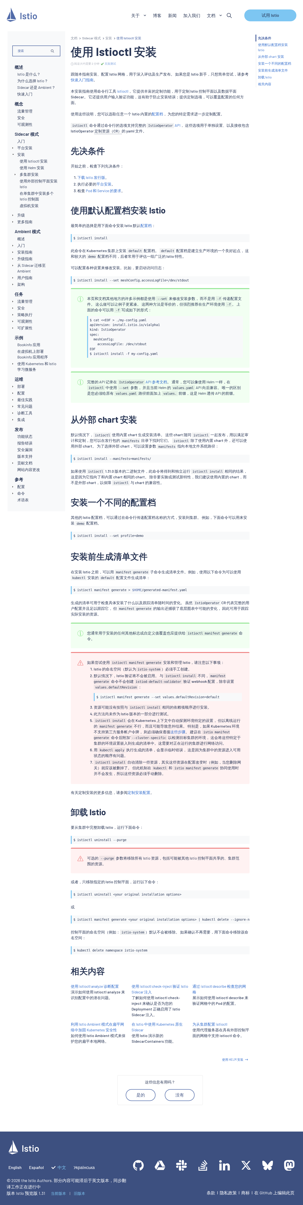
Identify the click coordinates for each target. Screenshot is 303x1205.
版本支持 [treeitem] (24, 456)
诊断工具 (24, 413)
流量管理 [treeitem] (24, 111)
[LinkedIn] (224, 1165)
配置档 (157, 114)
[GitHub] (138, 1165)
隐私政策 (228, 1192)
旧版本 (79, 1193)
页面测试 (110, 63)
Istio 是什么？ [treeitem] (28, 74)
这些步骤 (177, 731)
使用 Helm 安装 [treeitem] (32, 167)
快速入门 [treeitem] (24, 94)
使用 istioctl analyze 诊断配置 (95, 986)
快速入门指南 (82, 79)
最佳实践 (24, 399)
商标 (245, 1192)
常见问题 (24, 406)
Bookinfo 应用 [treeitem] (28, 344)
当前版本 (58, 1193)
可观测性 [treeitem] (24, 124)
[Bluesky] (267, 1165)
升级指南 (24, 258)
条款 (211, 1192)
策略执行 (24, 314)
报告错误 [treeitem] (24, 443)
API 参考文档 (143, 382)
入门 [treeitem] (21, 141)
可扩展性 (24, 328)
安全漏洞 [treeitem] (24, 449)
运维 (19, 379)
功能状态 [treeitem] (24, 436)
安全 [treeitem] (21, 117)
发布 (19, 429)
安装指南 (24, 252)
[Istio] (22, 15)
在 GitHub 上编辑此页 (274, 1192)
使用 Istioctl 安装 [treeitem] (34, 161)
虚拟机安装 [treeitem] (29, 205)
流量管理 (24, 301)
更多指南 (24, 221)
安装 (21, 154)
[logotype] (24, 1152)
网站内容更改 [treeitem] (28, 469)
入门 (21, 245)
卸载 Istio (265, 77)
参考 (19, 479)
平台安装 (24, 147)
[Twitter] (246, 1165)
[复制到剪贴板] (244, 236)
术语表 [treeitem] (23, 500)
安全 (21, 308)
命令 (21, 493)
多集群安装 (29, 174)
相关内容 (264, 84)
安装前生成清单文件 (273, 70)
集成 (21, 419)
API (164, 125)
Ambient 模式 (27, 231)
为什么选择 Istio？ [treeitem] (32, 80)
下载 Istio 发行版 (91, 177)
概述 (19, 67)
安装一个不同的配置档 (274, 64)
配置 (21, 393)
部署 (21, 386)
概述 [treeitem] (21, 238)
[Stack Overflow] (203, 1165)
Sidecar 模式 (27, 134)
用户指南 (24, 277)
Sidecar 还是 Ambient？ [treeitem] (36, 87)
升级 (21, 215)
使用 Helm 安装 (232, 1059)
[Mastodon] (289, 1165)
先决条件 (264, 38)
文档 (74, 38)
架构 (21, 284)
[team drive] (160, 1165)
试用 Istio (270, 15)
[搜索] (229, 15)
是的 (140, 1094)
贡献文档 (24, 463)
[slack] (181, 1165)
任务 (19, 294)
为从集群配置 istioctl (209, 1024)
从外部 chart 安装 (271, 57)
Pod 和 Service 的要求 (103, 190)
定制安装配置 (139, 792)
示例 (19, 337)
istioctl (122, 91)
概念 (19, 103)
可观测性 (24, 321)
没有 (179, 1094)
